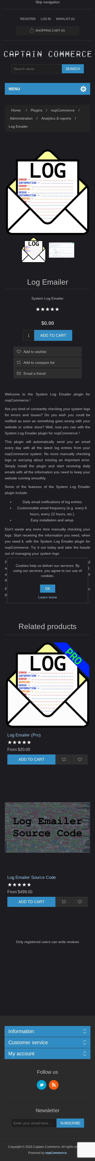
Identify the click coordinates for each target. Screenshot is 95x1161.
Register (28, 19)
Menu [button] (14, 89)
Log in (46, 19)
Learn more (47, 597)
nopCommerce (56, 1153)
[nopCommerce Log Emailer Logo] (33, 250)
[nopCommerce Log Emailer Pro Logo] (47, 685)
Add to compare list (39, 363)
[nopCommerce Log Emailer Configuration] (61, 250)
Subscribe (70, 1123)
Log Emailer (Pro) (24, 735)
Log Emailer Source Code (31, 877)
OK (47, 589)
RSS (54, 1085)
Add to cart (53, 335)
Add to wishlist (35, 352)
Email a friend (35, 373)
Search (73, 69)
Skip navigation (47, 2)
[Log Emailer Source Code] (47, 827)
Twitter (41, 1085)
